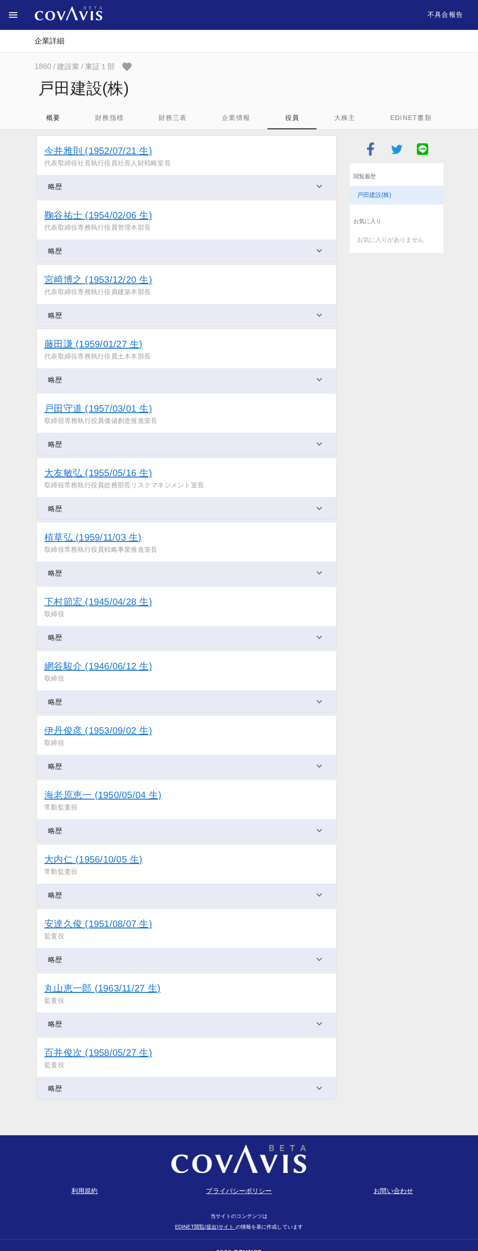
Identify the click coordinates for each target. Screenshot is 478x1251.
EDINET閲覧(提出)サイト (205, 1227)
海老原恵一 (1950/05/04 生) (103, 795)
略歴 (55, 186)
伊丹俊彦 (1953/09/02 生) (98, 730)
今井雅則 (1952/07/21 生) (98, 151)
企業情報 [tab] (236, 117)
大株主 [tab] (345, 117)
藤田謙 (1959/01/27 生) (93, 344)
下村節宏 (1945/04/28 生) (98, 602)
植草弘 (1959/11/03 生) (93, 537)
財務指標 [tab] (109, 117)
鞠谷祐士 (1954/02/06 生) (98, 215)
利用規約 (84, 1191)
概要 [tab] (53, 117)
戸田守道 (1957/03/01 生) (98, 408)
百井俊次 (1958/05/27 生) (98, 1052)
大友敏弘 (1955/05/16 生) (98, 473)
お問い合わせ (393, 1191)
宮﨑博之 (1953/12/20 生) (98, 279)
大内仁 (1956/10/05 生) (93, 859)
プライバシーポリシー (239, 1191)
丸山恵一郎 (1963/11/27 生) (102, 988)
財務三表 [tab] (173, 117)
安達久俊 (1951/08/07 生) (98, 924)
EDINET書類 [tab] (411, 117)
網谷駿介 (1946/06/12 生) (98, 666)
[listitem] (396, 195)
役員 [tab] (292, 117)
